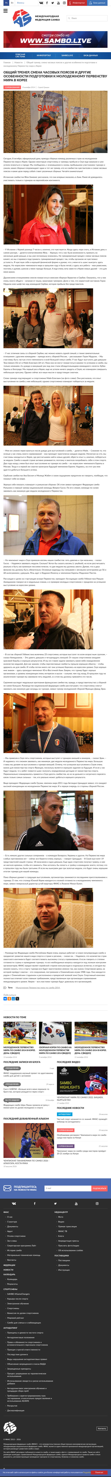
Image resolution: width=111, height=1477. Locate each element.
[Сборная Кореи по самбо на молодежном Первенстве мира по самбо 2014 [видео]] (55, 1033)
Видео (61, 1222)
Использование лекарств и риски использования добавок (30, 1382)
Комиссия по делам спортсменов (23, 1313)
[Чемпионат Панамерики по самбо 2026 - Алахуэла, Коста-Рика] (28, 1140)
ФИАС (6, 1212)
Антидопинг (10, 1328)
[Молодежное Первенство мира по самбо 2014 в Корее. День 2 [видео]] (91, 1033)
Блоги (61, 1236)
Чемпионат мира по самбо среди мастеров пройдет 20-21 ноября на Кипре (81, 1152)
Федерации (9, 1265)
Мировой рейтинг (15, 1318)
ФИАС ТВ (62, 1231)
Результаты (12, 1284)
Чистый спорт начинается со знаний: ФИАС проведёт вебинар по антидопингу (82, 1120)
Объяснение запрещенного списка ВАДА (26, 1364)
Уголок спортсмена (16, 1236)
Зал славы (12, 1241)
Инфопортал (44, 56)
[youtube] (58, 3)
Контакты (11, 1260)
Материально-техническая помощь (23, 1255)
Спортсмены (10, 1289)
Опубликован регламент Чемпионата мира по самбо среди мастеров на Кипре (81, 1136)
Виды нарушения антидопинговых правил (27, 1359)
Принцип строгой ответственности (23, 1350)
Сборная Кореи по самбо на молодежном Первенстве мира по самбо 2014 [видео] (55, 1050)
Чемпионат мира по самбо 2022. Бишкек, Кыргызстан (80, 1098)
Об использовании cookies (70, 1251)
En (12, 3)
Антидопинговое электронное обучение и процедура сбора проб (27, 1389)
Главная (7, 63)
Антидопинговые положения (20, 1338)
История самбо (14, 1251)
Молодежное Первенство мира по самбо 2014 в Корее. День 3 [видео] (19, 1050)
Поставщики (61, 1256)
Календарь (9, 1275)
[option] (19, 1040)
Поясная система (20, 56)
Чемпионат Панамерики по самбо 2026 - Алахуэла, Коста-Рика (26, 1162)
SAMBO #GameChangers (18, 1294)
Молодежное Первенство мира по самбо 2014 (38, 988)
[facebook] (47, 3)
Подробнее (88, 1473)
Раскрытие (12, 1406)
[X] (17, 998)
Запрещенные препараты (19, 1369)
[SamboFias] (10, 1428)
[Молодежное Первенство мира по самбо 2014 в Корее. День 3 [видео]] (19, 1033)
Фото (60, 1217)
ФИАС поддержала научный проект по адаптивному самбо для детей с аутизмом (28, 1074)
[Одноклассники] (9, 998)
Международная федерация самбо (47, 18)
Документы (12, 1227)
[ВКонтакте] (5, 998)
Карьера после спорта (17, 1299)
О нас (10, 1217)
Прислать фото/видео (68, 1246)
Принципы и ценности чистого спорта (25, 1333)
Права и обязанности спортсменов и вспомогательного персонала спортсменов (27, 1343)
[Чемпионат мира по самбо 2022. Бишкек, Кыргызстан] (82, 1080)
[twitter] (53, 3)
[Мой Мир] (13, 998)
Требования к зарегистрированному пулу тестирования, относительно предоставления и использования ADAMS (29, 1398)
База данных (91, 56)
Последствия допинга (17, 1355)
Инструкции (64, 1270)
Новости (18, 63)
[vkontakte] (41, 3)
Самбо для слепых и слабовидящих (24, 1323)
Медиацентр (61, 1212)
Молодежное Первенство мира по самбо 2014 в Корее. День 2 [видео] (91, 1050)
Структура (12, 1222)
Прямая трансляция (67, 1227)
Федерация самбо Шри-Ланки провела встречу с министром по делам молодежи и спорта (26, 1106)
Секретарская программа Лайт (21, 1246)
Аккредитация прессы (68, 1241)
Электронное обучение (18, 1304)
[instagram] (64, 3)
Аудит (10, 1231)
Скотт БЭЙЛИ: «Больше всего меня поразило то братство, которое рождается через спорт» (26, 1090)
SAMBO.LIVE (67, 56)
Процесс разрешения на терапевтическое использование (26, 1375)
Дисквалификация (15, 1411)
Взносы (20, 3)
